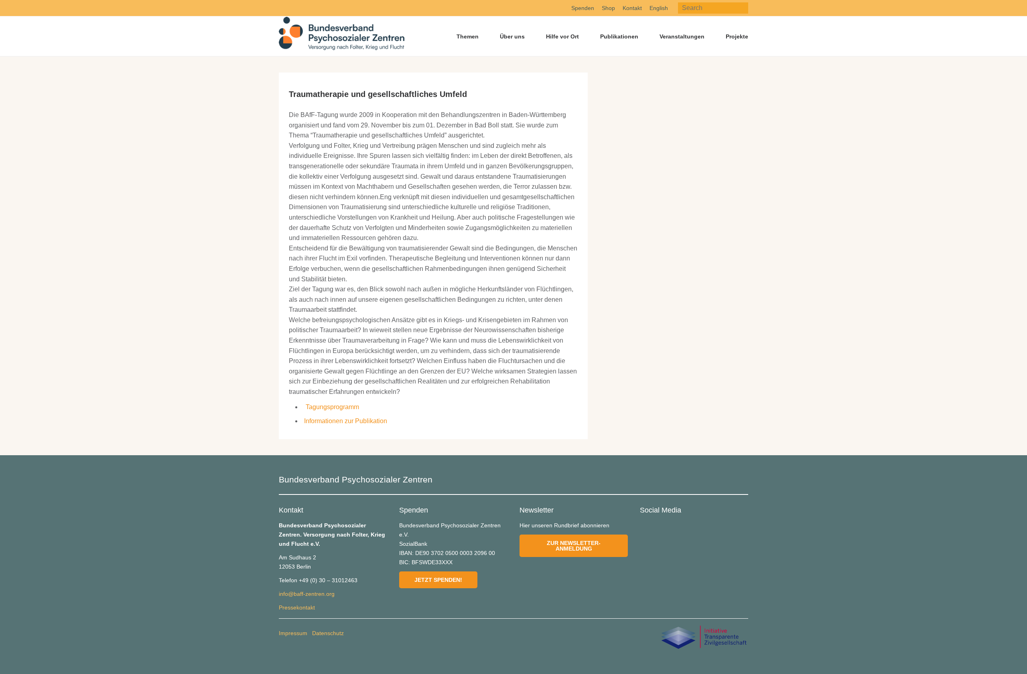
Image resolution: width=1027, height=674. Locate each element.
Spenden (582, 8)
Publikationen (619, 36)
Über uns (512, 36)
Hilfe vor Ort (562, 36)
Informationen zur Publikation (345, 421)
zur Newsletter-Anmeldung (574, 546)
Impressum (293, 633)
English (658, 8)
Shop (608, 8)
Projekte (737, 36)
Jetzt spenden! (438, 580)
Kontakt (632, 8)
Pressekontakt (297, 607)
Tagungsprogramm (332, 407)
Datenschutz (328, 633)
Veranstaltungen (682, 36)
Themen (468, 36)
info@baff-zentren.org (307, 594)
